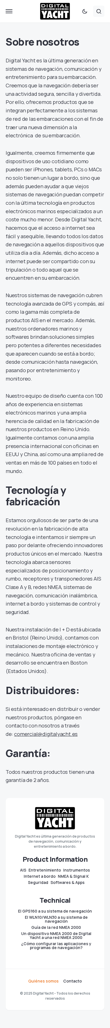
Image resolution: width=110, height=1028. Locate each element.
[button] (9, 11)
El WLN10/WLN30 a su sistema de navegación (56, 919)
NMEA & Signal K (73, 876)
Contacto (72, 981)
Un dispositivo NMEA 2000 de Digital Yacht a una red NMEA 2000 (56, 936)
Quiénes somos (43, 981)
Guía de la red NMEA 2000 (56, 927)
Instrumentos (76, 870)
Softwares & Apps (67, 882)
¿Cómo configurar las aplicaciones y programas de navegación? (56, 946)
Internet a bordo (40, 876)
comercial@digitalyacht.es (46, 734)
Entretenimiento (44, 870)
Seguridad (38, 882)
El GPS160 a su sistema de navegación (55, 911)
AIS (23, 870)
